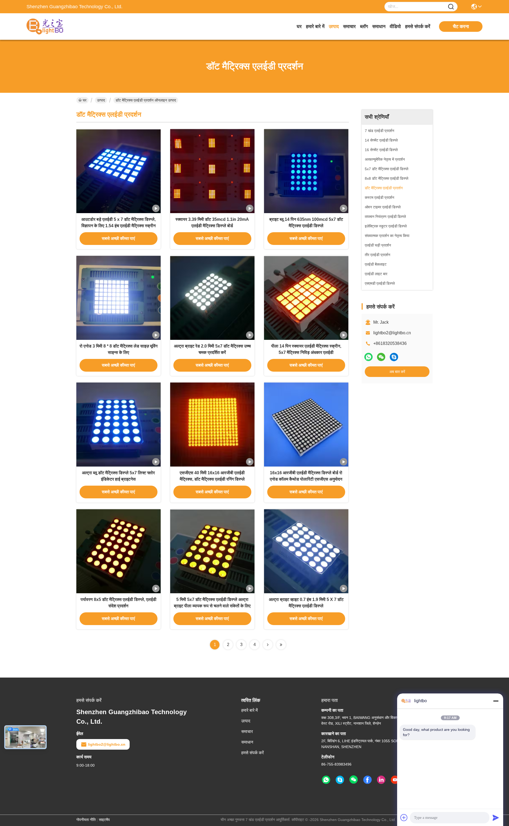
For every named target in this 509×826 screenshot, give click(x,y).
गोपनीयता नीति (86, 820)
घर (299, 26)
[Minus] (496, 701)
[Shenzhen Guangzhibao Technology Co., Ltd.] (56, 26)
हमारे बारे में (315, 26)
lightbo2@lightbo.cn (392, 333)
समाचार (349, 26)
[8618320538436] (326, 780)
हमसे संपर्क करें (417, 26)
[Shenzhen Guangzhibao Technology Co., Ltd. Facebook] (367, 780)
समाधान (378, 26)
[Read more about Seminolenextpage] (268, 644)
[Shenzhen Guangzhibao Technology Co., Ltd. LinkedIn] (381, 780)
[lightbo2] (394, 357)
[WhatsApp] (368, 357)
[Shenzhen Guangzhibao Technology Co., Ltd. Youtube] (395, 780)
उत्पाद (334, 26)
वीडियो (395, 26)
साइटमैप (104, 820)
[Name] (451, 6)
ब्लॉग (364, 26)
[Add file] (404, 817)
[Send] (496, 817)
